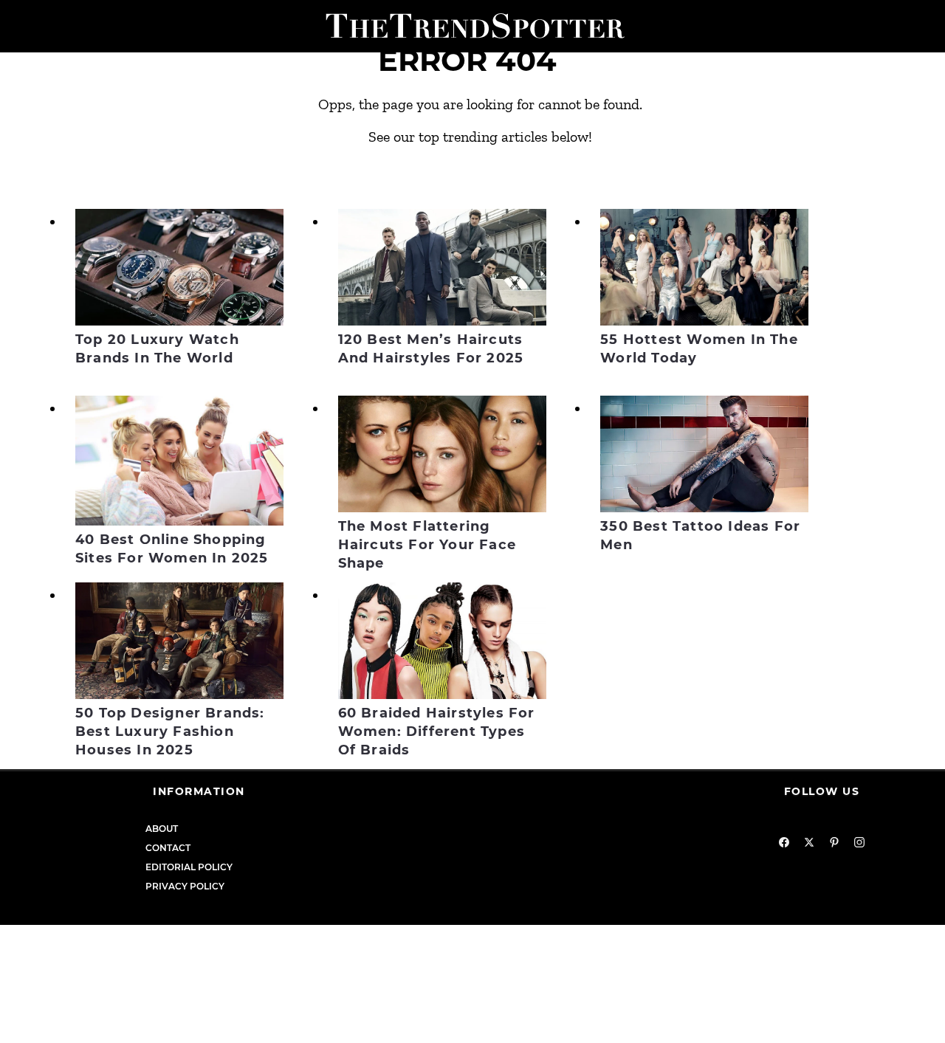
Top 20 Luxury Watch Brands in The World (157, 348)
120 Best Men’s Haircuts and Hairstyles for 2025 (431, 348)
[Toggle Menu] (16, 26)
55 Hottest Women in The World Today (699, 348)
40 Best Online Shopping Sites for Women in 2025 (172, 548)
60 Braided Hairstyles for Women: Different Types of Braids (436, 731)
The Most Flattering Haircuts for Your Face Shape (427, 544)
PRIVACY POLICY (184, 886)
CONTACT (167, 847)
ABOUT (161, 828)
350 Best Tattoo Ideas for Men (700, 535)
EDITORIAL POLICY (189, 866)
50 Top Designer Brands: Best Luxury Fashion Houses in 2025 (170, 731)
